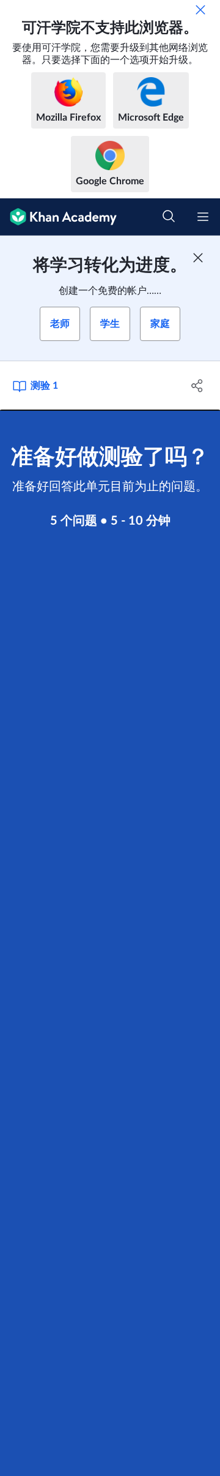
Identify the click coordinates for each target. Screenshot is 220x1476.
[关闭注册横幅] (198, 257)
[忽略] (200, 10)
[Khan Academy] (58, 217)
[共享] (197, 385)
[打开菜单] (203, 216)
